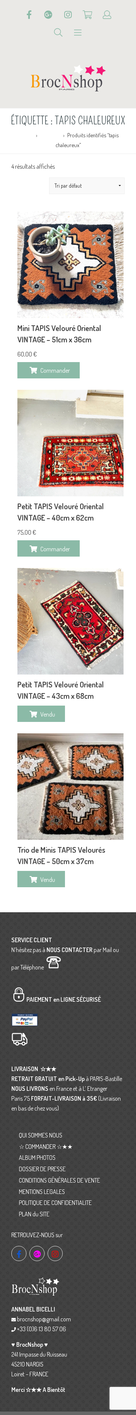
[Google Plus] (48, 14)
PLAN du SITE (34, 1214)
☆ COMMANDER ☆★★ (46, 1146)
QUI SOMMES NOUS (40, 1135)
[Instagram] (68, 14)
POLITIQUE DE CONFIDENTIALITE (55, 1202)
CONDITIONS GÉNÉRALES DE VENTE (59, 1180)
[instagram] (55, 1253)
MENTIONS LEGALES (42, 1191)
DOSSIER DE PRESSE (42, 1169)
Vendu (47, 714)
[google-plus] (37, 1253)
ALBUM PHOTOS (37, 1157)
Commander (55, 370)
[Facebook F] (29, 14)
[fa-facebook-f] (18, 1253)
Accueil (25, 135)
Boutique (50, 135)
